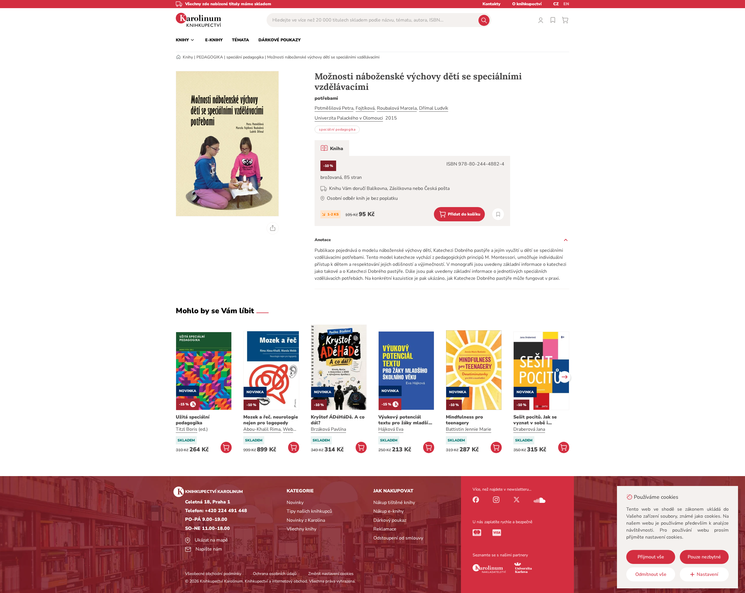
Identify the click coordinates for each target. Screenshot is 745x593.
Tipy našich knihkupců (309, 511)
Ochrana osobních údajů (275, 573)
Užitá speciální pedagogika (193, 420)
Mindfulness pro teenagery (464, 420)
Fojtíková (365, 108)
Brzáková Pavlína (328, 429)
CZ (556, 4)
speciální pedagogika (245, 57)
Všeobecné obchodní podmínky (213, 573)
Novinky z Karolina (306, 520)
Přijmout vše (651, 557)
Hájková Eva (390, 429)
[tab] (332, 148)
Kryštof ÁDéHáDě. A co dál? (338, 420)
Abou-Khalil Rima (262, 429)
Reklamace (384, 529)
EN (566, 4)
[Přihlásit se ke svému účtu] (541, 20)
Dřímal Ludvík (433, 108)
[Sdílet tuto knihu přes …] (273, 228)
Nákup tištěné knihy (394, 502)
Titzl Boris (186, 429)
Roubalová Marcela (397, 108)
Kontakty (492, 4)
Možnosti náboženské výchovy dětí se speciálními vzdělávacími (323, 57)
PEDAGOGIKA (209, 57)
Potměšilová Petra (334, 108)
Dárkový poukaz (389, 520)
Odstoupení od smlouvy (398, 538)
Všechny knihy (301, 529)
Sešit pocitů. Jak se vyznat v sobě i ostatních (535, 420)
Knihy (188, 57)
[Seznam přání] (553, 20)
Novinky (295, 502)
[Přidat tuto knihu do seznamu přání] (498, 214)
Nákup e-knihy (388, 511)
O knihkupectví (527, 4)
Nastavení (707, 574)
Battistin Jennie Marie (468, 429)
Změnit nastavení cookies (331, 573)
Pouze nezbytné (704, 557)
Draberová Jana (529, 429)
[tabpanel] (412, 191)
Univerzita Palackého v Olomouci (349, 118)
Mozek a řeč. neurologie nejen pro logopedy (270, 420)
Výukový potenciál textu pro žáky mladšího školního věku (406, 420)
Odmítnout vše (650, 574)
